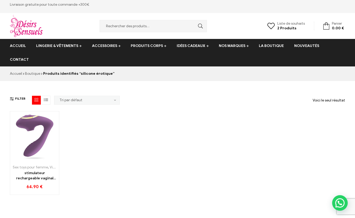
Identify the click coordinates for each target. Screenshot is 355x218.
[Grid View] (36, 100)
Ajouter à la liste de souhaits (35, 158)
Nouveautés (306, 46)
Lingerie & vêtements (57, 46)
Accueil (18, 46)
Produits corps (147, 46)
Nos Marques (232, 46)
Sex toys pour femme (30, 167)
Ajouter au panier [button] (23, 158)
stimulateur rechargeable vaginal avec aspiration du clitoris (34, 176)
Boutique (32, 73)
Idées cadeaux (191, 46)
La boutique (271, 46)
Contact (19, 59)
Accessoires (104, 46)
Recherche (199, 26)
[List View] (46, 100)
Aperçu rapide (46, 158)
